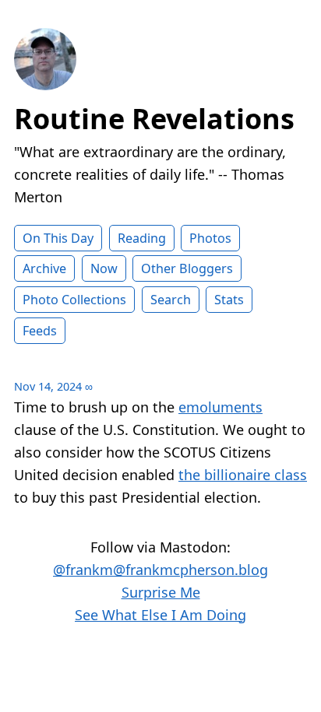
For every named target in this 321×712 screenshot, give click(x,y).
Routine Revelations (154, 119)
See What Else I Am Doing (160, 614)
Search (170, 299)
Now (104, 268)
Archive (44, 268)
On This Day (58, 238)
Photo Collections (74, 299)
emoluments (220, 407)
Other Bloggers (187, 268)
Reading (142, 238)
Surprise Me (161, 592)
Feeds (40, 330)
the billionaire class (242, 474)
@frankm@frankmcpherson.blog (160, 569)
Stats (229, 299)
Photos (210, 238)
